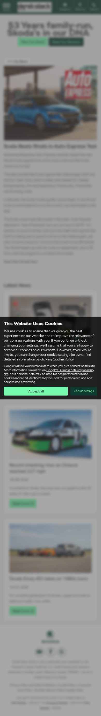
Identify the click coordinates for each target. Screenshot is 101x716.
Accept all (36, 391)
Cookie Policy (63, 359)
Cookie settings (84, 391)
